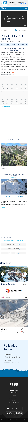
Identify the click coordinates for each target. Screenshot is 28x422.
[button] (21, 8)
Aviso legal (14, 395)
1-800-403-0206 (22, 30)
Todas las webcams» (14, 141)
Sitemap (14, 400)
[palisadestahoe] (2, 297)
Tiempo (14, 44)
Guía (2, 44)
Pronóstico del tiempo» (22, 91)
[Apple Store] (19, 413)
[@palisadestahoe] (7, 290)
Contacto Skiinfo (13, 390)
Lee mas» (3, 207)
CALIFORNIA (5, 41)
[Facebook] (21, 408)
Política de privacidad (14, 397)
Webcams (21, 44)
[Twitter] (12, 408)
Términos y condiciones (14, 398)
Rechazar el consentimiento (14, 404)
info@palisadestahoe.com (11, 362)
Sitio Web (6, 30)
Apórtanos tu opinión (5, 106)
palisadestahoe (9, 296)
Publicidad (14, 392)
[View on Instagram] (26, 297)
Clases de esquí (13, 253)
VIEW (24, 284)
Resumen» (14, 177)
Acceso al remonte (13, 249)
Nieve (8, 44)
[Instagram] (16, 408)
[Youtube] (8, 408)
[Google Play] (10, 413)
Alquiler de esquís (13, 244)
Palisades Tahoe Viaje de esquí (13, 240)
